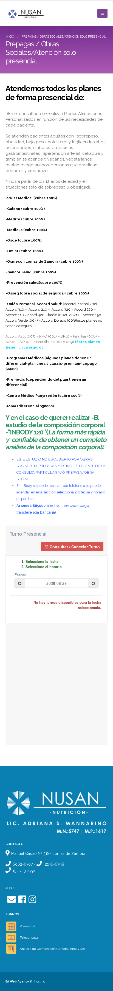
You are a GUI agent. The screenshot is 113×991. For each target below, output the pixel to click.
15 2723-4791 (24, 871)
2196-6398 (54, 864)
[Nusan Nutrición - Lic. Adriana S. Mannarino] (20, 13)
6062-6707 (23, 864)
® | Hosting (25, 981)
